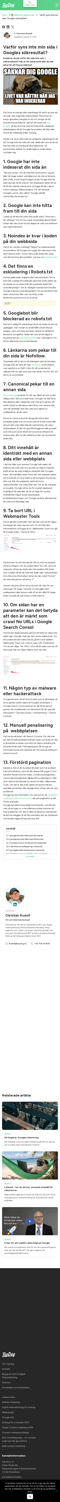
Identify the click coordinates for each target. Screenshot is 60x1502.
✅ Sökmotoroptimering (22, 15)
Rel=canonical (10, 395)
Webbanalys (8, 1412)
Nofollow (36, 364)
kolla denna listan (28, 337)
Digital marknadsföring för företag (18, 1407)
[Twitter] (12, 27)
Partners (6, 1382)
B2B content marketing (13, 1446)
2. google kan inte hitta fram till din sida (25, 839)
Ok (30, 1496)
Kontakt (6, 1369)
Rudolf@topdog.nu (17, 943)
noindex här (50, 257)
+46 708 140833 (42, 943)
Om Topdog (8, 1364)
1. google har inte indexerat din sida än (25, 835)
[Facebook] (3, 26)
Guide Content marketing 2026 (17, 1427)
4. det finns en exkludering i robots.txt (25, 846)
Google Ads (8, 1417)
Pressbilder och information (15, 1387)
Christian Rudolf (24, 33)
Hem (4, 15)
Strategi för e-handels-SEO (15, 1422)
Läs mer (30, 857)
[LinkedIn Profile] (15, 904)
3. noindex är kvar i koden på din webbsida (27, 843)
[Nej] (56, 1490)
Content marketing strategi (15, 1432)
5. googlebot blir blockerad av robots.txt (26, 850)
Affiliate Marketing (11, 1402)
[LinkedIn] (8, 26)
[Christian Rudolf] (7, 34)
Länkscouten (8, 1397)
